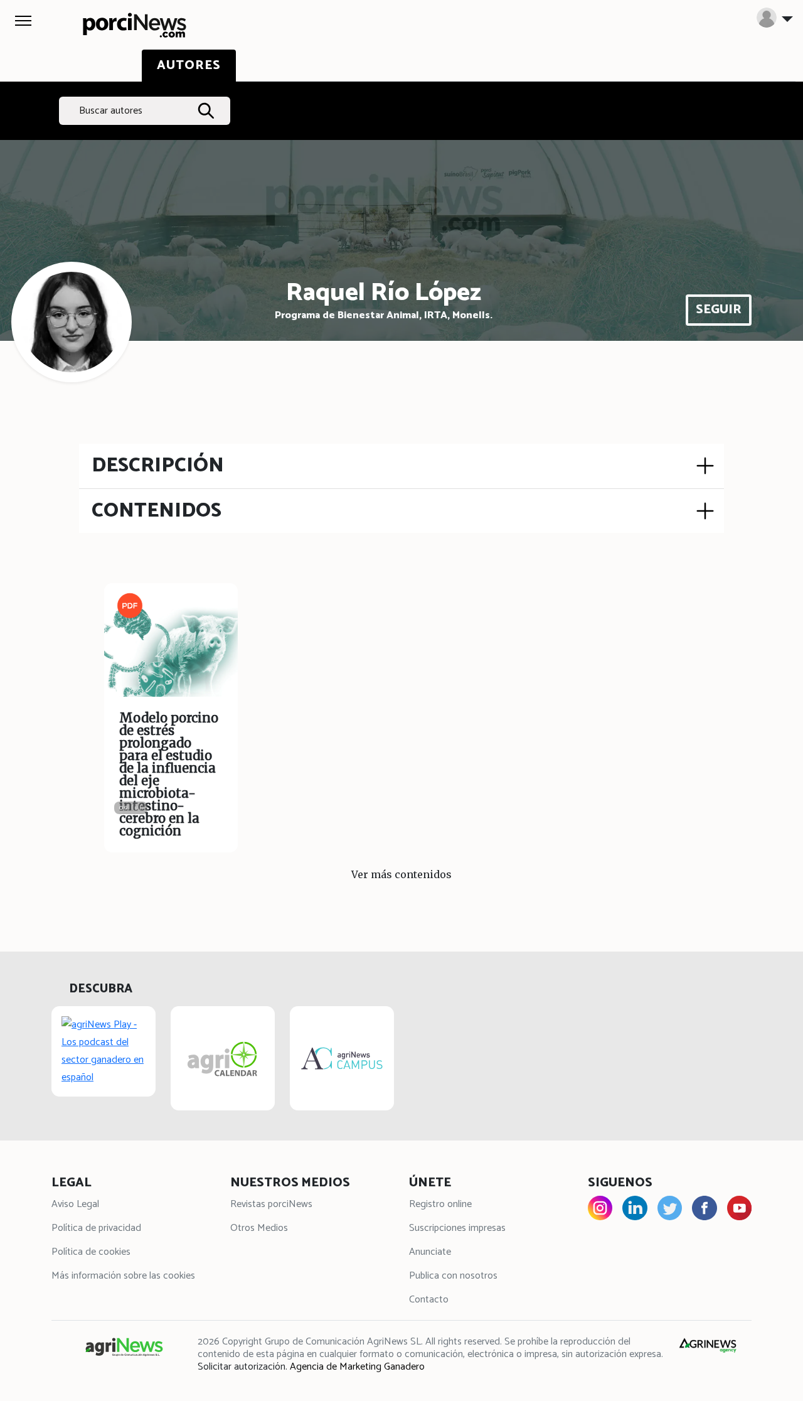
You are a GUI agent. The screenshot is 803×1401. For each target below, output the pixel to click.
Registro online (440, 1204)
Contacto (429, 1299)
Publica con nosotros (453, 1275)
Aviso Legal (75, 1204)
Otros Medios (259, 1228)
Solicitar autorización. (242, 1366)
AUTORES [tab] (189, 65)
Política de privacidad (96, 1228)
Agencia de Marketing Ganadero (357, 1366)
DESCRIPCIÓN (158, 465)
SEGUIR (719, 309)
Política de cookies (90, 1251)
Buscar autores (110, 110)
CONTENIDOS (156, 511)
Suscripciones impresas (457, 1228)
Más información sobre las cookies (123, 1275)
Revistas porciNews (271, 1204)
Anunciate (430, 1251)
